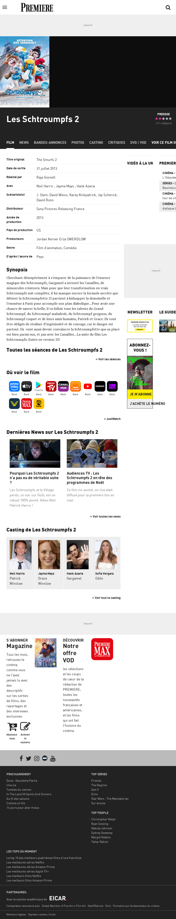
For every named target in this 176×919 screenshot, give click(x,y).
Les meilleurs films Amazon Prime (29, 880)
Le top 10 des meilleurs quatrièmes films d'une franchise (43, 858)
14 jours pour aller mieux (22, 807)
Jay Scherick (107, 195)
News (24, 142)
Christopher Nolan (103, 819)
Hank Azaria (86, 186)
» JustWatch (112, 419)
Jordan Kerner (47, 239)
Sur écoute (98, 803)
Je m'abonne (141, 394)
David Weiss (58, 195)
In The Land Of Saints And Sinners (28, 794)
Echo (94, 794)
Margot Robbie (101, 837)
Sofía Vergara (104, 573)
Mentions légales (16, 914)
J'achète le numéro (141, 403)
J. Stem (42, 195)
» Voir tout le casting (106, 598)
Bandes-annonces (50, 142)
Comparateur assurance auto (23, 905)
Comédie (70, 248)
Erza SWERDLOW (72, 239)
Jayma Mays (65, 186)
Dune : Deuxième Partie (21, 780)
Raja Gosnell (45, 177)
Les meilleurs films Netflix (23, 876)
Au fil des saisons (17, 798)
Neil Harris (44, 186)
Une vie (11, 785)
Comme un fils (15, 803)
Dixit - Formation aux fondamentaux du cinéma (132, 905)
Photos (77, 142)
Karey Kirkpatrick (82, 195)
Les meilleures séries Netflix (25, 862)
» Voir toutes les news (105, 516)
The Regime (99, 785)
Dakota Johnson (101, 828)
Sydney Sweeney (101, 832)
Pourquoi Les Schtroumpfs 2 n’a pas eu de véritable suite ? (34, 478)
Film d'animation (49, 248)
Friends (96, 780)
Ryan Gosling (99, 823)
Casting (96, 142)
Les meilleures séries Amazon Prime (30, 867)
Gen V (95, 789)
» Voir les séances (108, 359)
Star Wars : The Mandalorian (110, 798)
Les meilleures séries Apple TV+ (27, 871)
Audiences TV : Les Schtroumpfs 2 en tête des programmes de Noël (89, 478)
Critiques (116, 142)
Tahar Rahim (99, 841)
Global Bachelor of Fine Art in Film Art (64, 905)
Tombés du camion (18, 789)
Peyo (40, 256)
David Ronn (45, 200)
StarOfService (95, 905)
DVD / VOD (138, 142)
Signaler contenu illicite (41, 914)
